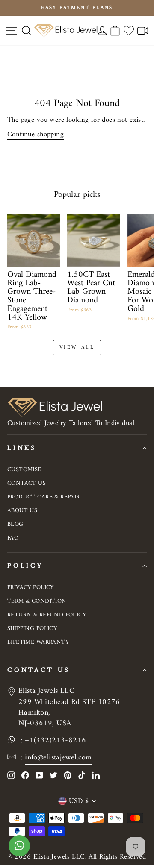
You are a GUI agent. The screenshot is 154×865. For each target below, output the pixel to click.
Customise (24, 469)
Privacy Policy (30, 587)
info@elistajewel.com (58, 757)
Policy (25, 566)
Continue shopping (35, 134)
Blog (15, 524)
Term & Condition (37, 601)
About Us (22, 510)
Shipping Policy (32, 628)
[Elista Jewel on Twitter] (53, 775)
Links (21, 448)
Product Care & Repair (43, 497)
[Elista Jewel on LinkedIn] (96, 775)
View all (77, 347)
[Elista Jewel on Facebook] (25, 775)
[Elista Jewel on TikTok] (82, 775)
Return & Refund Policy (46, 615)
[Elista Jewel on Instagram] (11, 775)
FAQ (12, 538)
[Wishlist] (129, 30)
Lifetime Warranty (38, 642)
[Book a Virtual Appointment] (143, 30)
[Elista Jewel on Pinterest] (67, 775)
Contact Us (26, 483)
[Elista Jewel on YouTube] (39, 775)
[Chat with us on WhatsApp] (19, 850)
